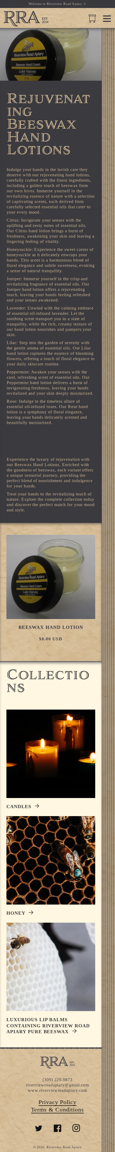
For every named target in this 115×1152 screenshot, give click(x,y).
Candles (18, 806)
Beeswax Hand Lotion (50, 627)
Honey (15, 913)
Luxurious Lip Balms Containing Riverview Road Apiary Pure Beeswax (48, 1025)
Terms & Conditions (57, 1109)
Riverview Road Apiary (64, 1147)
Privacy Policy (57, 1102)
